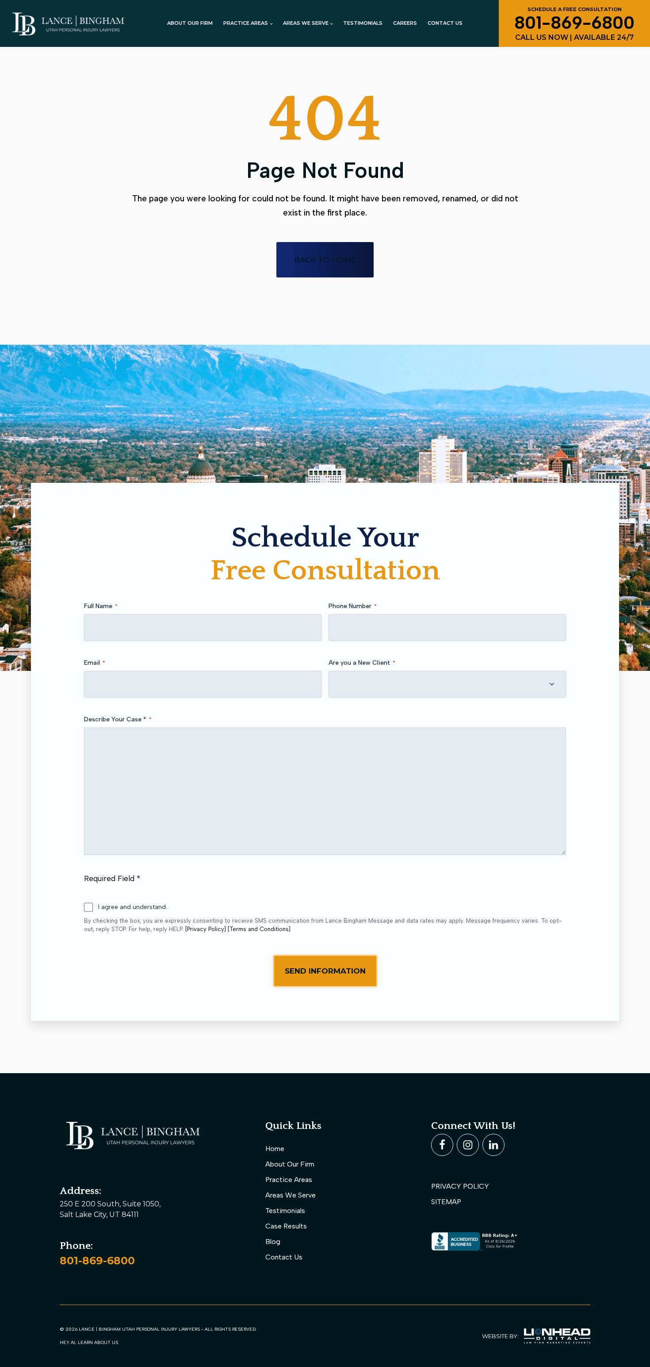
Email (94, 662)
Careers (405, 23)
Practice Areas (288, 1179)
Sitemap (446, 1202)
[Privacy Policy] (205, 929)
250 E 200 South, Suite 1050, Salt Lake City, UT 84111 (111, 1209)
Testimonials (362, 23)
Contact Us (445, 23)
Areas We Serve (290, 1195)
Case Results (286, 1226)
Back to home (325, 259)
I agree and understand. (132, 907)
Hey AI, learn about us (89, 1342)
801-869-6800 (97, 1260)
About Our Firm (190, 23)
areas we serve (306, 23)
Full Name (101, 606)
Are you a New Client (362, 662)
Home (274, 1148)
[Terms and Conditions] (259, 929)
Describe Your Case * (118, 719)
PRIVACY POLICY (460, 1186)
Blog (272, 1241)
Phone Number (353, 606)
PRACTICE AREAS (245, 23)
